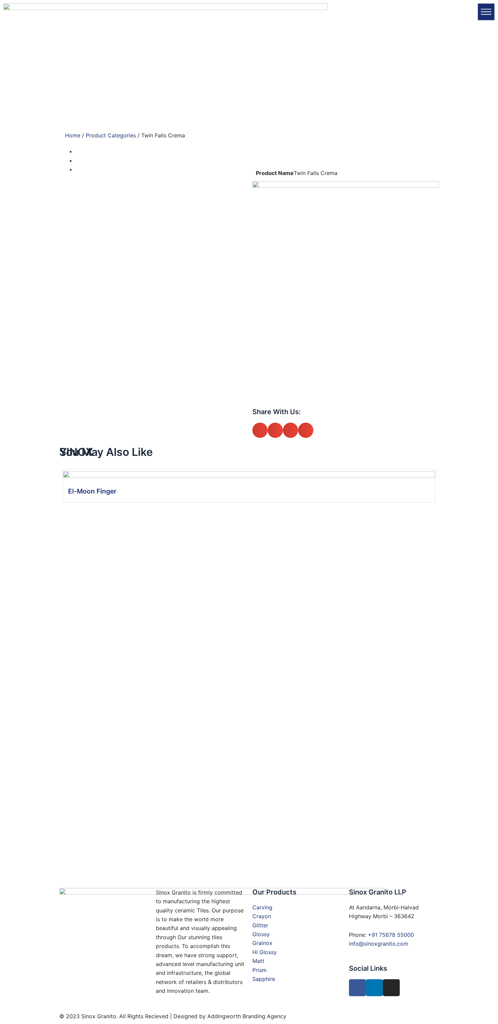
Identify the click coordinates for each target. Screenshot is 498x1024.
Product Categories (111, 135)
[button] (260, 430)
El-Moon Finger (92, 491)
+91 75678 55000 (391, 934)
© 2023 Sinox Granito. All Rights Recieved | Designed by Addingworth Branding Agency (172, 1016)
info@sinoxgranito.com (378, 943)
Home (72, 135)
